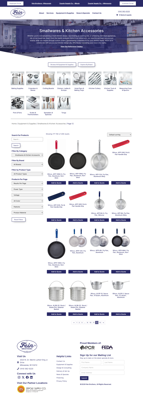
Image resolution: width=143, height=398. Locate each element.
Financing (60, 378)
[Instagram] (19, 377)
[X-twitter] (23, 377)
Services (50, 13)
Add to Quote (56, 183)
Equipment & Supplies (65, 13)
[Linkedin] (31, 377)
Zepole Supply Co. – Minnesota (99, 3)
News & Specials (83, 13)
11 (93, 322)
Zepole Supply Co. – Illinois (69, 3)
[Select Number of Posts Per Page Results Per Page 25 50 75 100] (27, 183)
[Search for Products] (27, 139)
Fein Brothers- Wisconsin (41, 3)
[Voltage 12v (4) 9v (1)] (27, 195)
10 (90, 322)
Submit (84, 378)
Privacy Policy (62, 381)
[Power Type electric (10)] (27, 189)
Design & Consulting (64, 368)
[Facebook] (27, 377)
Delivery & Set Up (63, 371)
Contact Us (96, 13)
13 (100, 322)
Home (14, 124)
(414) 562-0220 (124, 11)
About (41, 13)
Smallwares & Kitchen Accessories (51, 124)
